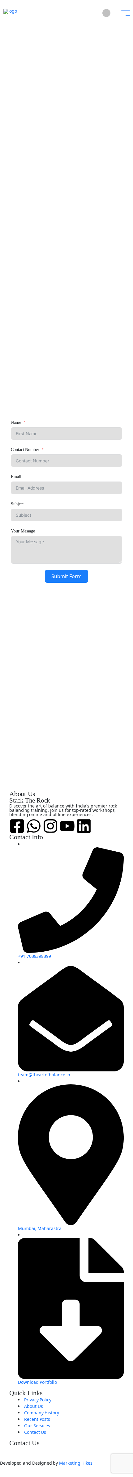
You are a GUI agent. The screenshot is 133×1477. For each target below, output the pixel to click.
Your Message (23, 531)
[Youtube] (67, 825)
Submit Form (66, 576)
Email (16, 476)
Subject (17, 504)
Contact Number (25, 449)
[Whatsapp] (33, 825)
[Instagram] (50, 825)
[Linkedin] (84, 825)
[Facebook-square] (17, 825)
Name (16, 422)
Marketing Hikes (75, 1463)
